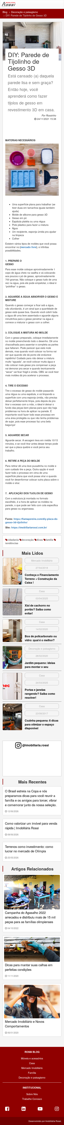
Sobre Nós (32, 1094)
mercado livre (28, 247)
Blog (5, 12)
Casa (32, 1063)
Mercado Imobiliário (32, 1068)
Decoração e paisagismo (24, 12)
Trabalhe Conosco (32, 1099)
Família (32, 1072)
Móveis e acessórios (32, 1058)
